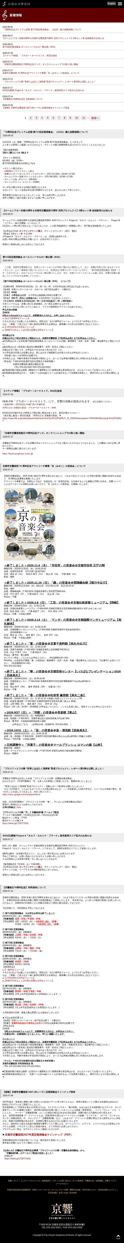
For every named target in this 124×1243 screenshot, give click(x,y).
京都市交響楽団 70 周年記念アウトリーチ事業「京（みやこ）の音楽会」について (40, 73)
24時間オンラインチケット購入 (19, 171)
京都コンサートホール (41, 1190)
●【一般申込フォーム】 (13, 969)
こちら (32, 163)
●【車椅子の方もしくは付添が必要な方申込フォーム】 (28, 330)
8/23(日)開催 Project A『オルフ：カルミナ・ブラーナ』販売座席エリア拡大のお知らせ (43, 90)
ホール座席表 (77, 1181)
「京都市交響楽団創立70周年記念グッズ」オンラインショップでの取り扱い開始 (40, 64)
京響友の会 (89, 1181)
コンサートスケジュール (30, 1181)
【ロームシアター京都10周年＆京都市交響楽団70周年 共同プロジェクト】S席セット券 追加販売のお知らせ (53, 38)
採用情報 (99, 1181)
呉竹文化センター (89, 1190)
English (111, 3)
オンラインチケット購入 (30, 231)
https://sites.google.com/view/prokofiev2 (21, 794)
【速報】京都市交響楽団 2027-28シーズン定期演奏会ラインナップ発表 (35, 108)
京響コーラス (110, 1181)
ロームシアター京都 (60, 1190)
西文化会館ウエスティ (107, 1190)
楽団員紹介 (46, 1181)
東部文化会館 (75, 1190)
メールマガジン (62, 1184)
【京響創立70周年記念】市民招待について (22, 99)
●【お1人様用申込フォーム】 (16, 318)
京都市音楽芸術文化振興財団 (18, 1190)
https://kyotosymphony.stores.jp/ (17, 453)
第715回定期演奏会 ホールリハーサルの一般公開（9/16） (29, 47)
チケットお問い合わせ (62, 1181)
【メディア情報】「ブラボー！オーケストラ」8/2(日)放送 (29, 55)
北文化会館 (52, 1193)
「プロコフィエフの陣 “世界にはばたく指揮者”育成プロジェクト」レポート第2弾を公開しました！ (49, 81)
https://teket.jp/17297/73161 (15, 823)
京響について (13, 1181)
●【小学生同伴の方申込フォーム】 (18, 327)
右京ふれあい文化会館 (68, 1193)
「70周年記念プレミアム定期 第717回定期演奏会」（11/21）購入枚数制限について (41, 29)
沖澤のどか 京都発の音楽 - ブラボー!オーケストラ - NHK (29, 407)
